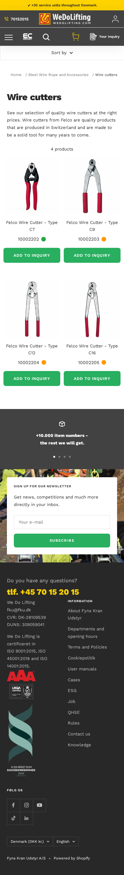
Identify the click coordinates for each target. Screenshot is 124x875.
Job (71, 701)
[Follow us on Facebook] (13, 805)
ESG (72, 690)
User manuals (82, 669)
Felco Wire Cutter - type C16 (92, 349)
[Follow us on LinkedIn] (26, 818)
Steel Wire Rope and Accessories (58, 75)
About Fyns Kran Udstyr (85, 614)
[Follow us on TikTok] (13, 818)
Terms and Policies (87, 647)
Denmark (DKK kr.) (27, 841)
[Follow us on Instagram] (26, 805)
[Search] (47, 37)
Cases (74, 679)
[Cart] (76, 36)
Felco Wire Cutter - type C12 (32, 349)
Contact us (79, 734)
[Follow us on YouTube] (39, 805)
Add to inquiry (32, 255)
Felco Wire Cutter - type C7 (32, 226)
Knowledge (79, 744)
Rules (74, 723)
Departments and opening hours (86, 632)
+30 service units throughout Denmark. (64, 5)
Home (16, 75)
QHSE (74, 712)
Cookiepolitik (81, 658)
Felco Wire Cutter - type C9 (92, 226)
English (63, 841)
